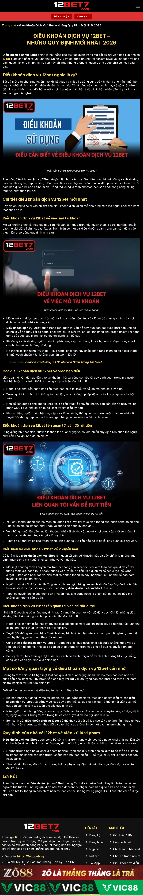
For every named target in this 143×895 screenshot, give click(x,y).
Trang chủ (9, 25)
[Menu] (138, 6)
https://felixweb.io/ (30, 856)
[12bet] (71, 6)
